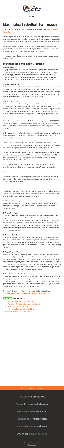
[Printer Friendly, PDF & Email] (7, 298)
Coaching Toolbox (36, 442)
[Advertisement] (32, 357)
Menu (33, 16)
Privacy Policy (32, 445)
